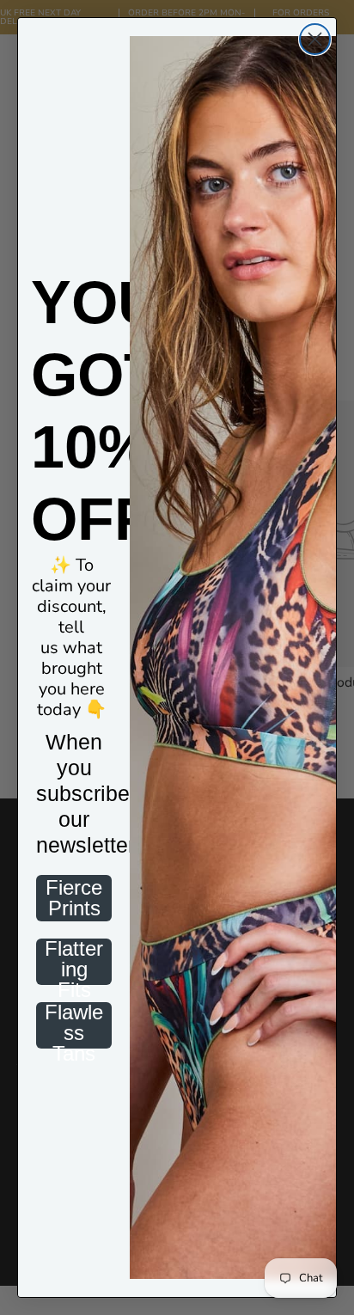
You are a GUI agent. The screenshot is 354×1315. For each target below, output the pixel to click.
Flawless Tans (74, 1025)
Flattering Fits (74, 962)
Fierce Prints (74, 898)
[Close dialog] (315, 39)
